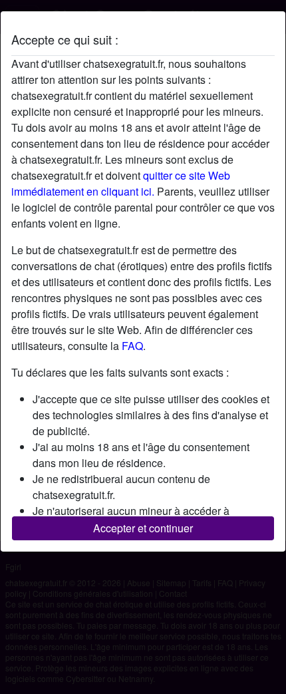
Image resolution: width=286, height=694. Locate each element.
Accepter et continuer (143, 528)
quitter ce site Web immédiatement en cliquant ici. (120, 183)
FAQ (132, 345)
